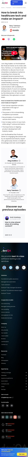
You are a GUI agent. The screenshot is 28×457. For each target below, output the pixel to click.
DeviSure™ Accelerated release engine (11, 290)
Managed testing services (8, 306)
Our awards (4, 333)
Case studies (4, 336)
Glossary (3, 363)
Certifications (5, 341)
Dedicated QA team (6, 318)
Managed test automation (8, 282)
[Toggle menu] (25, 3)
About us (3, 327)
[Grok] (11, 417)
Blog (2, 357)
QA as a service (5, 312)
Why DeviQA (4, 330)
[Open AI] (3, 417)
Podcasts (3, 354)
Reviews (3, 338)
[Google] (19, 417)
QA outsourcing (5, 303)
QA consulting (5, 309)
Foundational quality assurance (9, 279)
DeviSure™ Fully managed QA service (11, 287)
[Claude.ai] (15, 417)
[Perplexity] (7, 417)
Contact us (15, 3)
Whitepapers (4, 360)
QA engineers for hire (7, 315)
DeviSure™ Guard (5, 293)
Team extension (5, 284)
